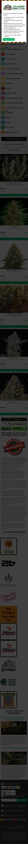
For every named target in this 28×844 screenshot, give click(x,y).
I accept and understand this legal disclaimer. (12, 35)
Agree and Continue (9, 39)
